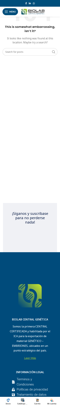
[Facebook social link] (26, 3)
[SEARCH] (54, 52)
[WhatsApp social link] (34, 3)
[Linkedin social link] (30, 3)
